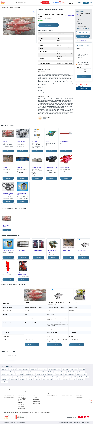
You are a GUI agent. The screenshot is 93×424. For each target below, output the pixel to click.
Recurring (87, 64)
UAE (30, 412)
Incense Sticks (14, 379)
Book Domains (35, 393)
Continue (84, 76)
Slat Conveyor (25, 376)
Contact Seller (83, 36)
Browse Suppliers (65, 393)
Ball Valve (75, 376)
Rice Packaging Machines (60, 371)
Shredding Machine (72, 371)
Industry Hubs (78, 393)
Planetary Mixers (43, 376)
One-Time (80, 64)
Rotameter (18, 371)
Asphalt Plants (16, 376)
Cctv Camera (67, 376)
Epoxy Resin (51, 374)
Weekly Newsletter (21, 408)
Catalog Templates (36, 401)
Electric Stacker (73, 369)
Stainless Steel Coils (47, 379)
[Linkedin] (82, 417)
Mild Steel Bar (59, 374)
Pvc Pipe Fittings (64, 379)
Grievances (6, 422)
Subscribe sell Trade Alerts (67, 395)
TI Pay (34, 395)
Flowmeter (25, 371)
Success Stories (21, 393)
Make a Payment (21, 406)
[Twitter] (85, 417)
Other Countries (47, 412)
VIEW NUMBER (83, 32)
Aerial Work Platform (29, 374)
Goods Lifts (30, 379)
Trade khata (35, 397)
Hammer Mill (81, 371)
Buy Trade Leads (50, 393)
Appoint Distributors (36, 403)
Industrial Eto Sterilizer (47, 371)
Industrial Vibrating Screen (7, 371)
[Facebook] (79, 417)
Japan (5, 412)
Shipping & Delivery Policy (9, 397)
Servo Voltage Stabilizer (23, 369)
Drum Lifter (65, 369)
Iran (42, 412)
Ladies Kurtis (52, 376)
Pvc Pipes (56, 379)
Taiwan (12, 412)
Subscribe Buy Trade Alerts (52, 395)
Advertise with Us (36, 391)
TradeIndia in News (22, 397)
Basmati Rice (34, 369)
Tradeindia (3, 7)
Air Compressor (5, 379)
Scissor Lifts (82, 369)
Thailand (16, 412)
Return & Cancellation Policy (9, 395)
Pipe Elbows (4, 381)
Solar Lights (22, 379)
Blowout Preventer (17, 7)
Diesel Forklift (20, 374)
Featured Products (79, 397)
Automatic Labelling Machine (8, 374)
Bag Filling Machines (6, 376)
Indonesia (26, 412)
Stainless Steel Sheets (69, 374)
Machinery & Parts (9, 7)
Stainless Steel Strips (81, 374)
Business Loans (36, 399)
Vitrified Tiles (37, 379)
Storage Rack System (41, 374)
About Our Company (22, 391)
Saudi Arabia (34, 412)
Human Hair (4, 369)
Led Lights (59, 376)
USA (39, 412)
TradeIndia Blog (21, 395)
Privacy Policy (13, 422)
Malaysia (21, 412)
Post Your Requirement (66, 391)
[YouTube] (88, 417)
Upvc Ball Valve (81, 379)
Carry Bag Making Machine (54, 369)
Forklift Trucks (13, 369)
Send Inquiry (48, 25)
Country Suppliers (79, 395)
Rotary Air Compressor (35, 371)
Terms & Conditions (21, 422)
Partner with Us (21, 404)
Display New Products (51, 391)
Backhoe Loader (42, 369)
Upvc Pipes (73, 379)
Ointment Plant (34, 376)
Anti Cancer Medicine (83, 376)
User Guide (6, 393)
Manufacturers (79, 391)
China (8, 412)
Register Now (83, 88)
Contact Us (20, 402)
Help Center (6, 391)
